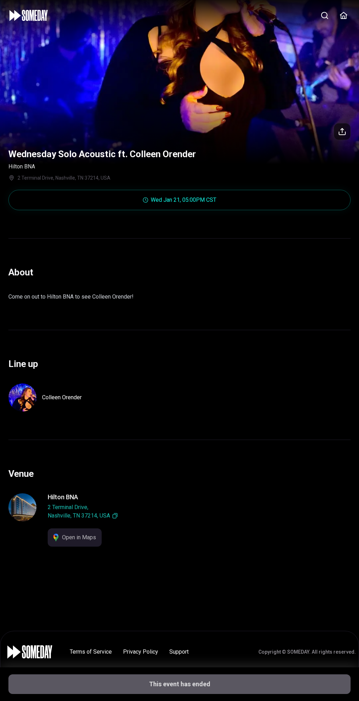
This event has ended (179, 684)
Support (179, 651)
